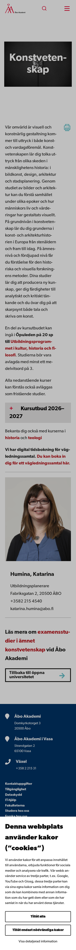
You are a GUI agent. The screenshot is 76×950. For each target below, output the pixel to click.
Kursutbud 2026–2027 (36, 413)
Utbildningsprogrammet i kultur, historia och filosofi (30, 348)
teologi (35, 438)
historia (12, 438)
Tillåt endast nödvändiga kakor (38, 930)
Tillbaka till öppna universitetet (27, 675)
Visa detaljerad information (38, 941)
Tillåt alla (38, 916)
